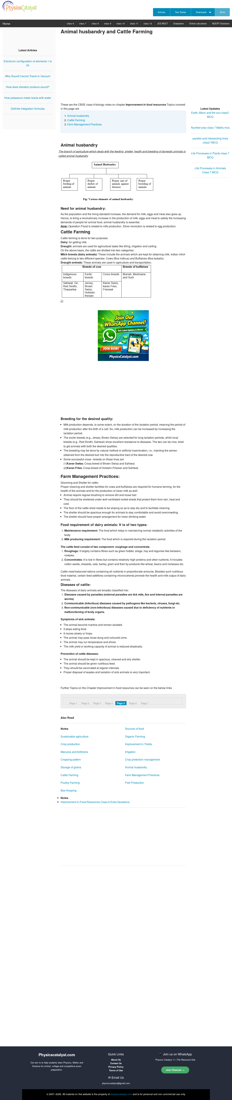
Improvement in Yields (138, 744)
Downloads (201, 12)
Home (6, 23)
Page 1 (73, 703)
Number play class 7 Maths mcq (210, 127)
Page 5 (121, 703)
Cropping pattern (71, 759)
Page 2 (85, 703)
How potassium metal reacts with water (27, 98)
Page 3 (97, 703)
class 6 (70, 23)
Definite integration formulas (28, 109)
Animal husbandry (78, 116)
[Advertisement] (145, 75)
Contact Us (116, 1063)
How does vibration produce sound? (27, 87)
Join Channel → (175, 1070)
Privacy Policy (115, 1066)
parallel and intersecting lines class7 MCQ (210, 140)
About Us (116, 1059)
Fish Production (134, 783)
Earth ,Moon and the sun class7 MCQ (210, 115)
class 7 (82, 23)
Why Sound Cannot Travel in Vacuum (27, 76)
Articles (161, 12)
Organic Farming (135, 736)
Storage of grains (71, 767)
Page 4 (109, 703)
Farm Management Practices (84, 124)
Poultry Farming (70, 783)
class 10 (120, 23)
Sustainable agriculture (74, 736)
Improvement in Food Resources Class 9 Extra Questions (95, 802)
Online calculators (198, 23)
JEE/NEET (162, 23)
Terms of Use (116, 1070)
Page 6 (133, 703)
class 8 (95, 23)
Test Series (180, 12)
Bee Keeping (68, 790)
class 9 (107, 23)
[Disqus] (123, 911)
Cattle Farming (76, 120)
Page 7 (145, 703)
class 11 (134, 23)
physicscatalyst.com (121, 1094)
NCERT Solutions (220, 23)
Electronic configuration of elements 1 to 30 (28, 63)
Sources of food (134, 729)
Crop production (70, 744)
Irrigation (130, 752)
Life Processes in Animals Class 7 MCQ (210, 170)
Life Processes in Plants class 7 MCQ (210, 155)
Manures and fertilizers (74, 752)
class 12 (148, 23)
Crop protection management (142, 759)
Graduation (178, 23)
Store (222, 12)
